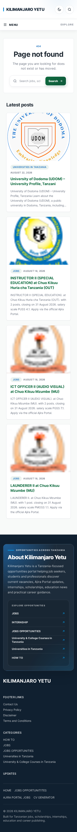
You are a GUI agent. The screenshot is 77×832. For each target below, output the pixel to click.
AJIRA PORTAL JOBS (16, 797)
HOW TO (9, 739)
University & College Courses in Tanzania (29, 761)
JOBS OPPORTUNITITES (30, 790)
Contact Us (10, 704)
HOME (7, 790)
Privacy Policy (12, 709)
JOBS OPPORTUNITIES (18, 750)
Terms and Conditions (17, 720)
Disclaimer (9, 715)
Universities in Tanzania (29, 167)
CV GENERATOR (44, 797)
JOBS (16, 270)
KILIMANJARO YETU (25, 9)
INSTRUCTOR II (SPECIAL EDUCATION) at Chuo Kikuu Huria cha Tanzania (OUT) (34, 283)
